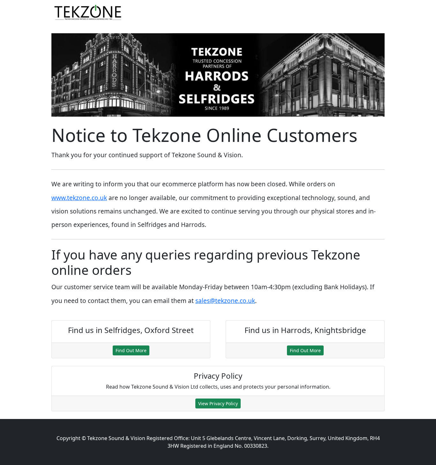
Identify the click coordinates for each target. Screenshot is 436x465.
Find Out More (131, 350)
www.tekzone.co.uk (79, 197)
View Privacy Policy (218, 403)
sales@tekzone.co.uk (225, 300)
